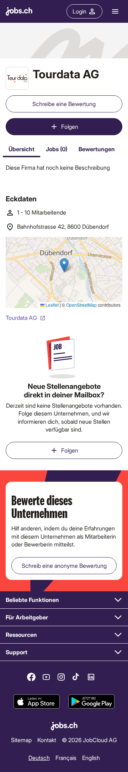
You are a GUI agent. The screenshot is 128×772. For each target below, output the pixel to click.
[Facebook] (31, 677)
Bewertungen (97, 149)
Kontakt (46, 739)
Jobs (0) (56, 149)
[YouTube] (46, 677)
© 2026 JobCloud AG (89, 739)
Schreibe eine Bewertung (64, 103)
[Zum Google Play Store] (91, 701)
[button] (64, 600)
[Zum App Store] (37, 701)
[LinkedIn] (91, 677)
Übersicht (21, 149)
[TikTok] (76, 677)
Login (79, 11)
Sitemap (21, 739)
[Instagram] (61, 677)
